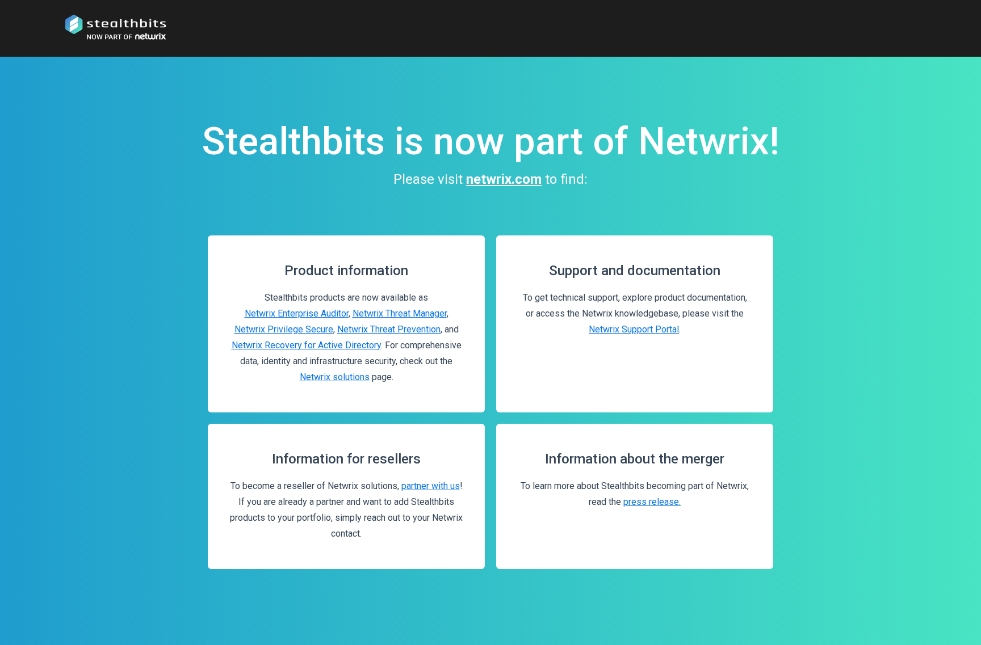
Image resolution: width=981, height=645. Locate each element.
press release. (652, 501)
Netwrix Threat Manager (400, 313)
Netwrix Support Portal (634, 329)
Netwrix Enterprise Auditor (297, 313)
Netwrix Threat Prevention (389, 329)
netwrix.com (504, 179)
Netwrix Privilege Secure (283, 329)
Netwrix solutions (335, 377)
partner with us (430, 485)
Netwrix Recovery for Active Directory (306, 345)
